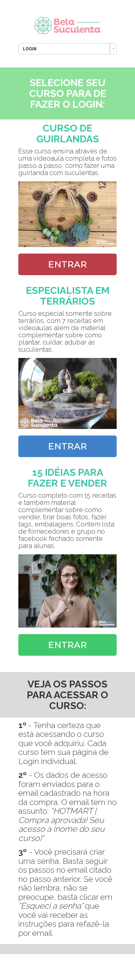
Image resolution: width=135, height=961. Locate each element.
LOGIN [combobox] (29, 49)
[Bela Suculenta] (67, 24)
